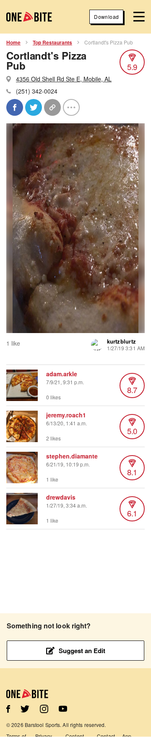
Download (106, 16)
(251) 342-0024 (36, 91)
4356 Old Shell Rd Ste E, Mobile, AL (64, 79)
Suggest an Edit (82, 650)
